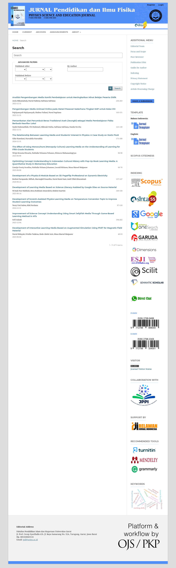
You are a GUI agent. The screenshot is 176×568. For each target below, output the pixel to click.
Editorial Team (137, 46)
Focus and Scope (138, 51)
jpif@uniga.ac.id (30, 539)
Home (15, 32)
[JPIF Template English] (141, 144)
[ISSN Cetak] (145, 328)
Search (117, 88)
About (75, 32)
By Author (72, 66)
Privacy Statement (139, 78)
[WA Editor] (141, 301)
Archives (41, 32)
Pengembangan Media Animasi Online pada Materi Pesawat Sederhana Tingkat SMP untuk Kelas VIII (64, 109)
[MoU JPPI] (144, 406)
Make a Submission (142, 101)
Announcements (59, 32)
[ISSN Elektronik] (145, 349)
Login (161, 5)
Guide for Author (139, 67)
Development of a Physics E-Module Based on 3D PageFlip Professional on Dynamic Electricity (59, 175)
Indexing (135, 73)
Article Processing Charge (142, 89)
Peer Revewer (137, 57)
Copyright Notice (138, 83)
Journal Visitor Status (141, 369)
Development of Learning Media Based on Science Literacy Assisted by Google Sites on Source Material (64, 187)
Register (151, 5)
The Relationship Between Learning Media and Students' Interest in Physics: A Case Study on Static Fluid (65, 135)
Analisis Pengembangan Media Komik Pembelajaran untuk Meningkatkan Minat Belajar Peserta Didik (64, 97)
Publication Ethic (138, 62)
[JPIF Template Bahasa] (141, 128)
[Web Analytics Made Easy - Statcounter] (135, 366)
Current (27, 32)
